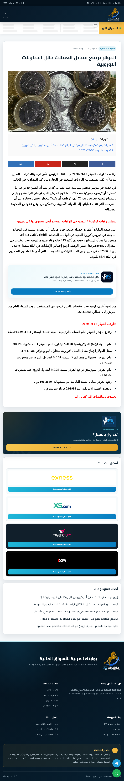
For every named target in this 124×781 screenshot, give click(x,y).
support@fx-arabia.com (47, 724)
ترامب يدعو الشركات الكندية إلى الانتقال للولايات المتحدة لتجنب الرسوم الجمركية (76, 604)
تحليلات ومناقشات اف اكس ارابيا (95, 396)
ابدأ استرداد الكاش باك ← (62, 291)
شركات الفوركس (50, 705)
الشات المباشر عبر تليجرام (47, 729)
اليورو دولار (43, 350)
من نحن (116, 729)
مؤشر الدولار (95, 332)
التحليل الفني (52, 690)
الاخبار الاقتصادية (107, 48)
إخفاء (94, 139)
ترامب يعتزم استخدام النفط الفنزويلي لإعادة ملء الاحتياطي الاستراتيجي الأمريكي (75, 611)
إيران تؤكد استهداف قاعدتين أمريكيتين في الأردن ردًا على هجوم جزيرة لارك (79, 597)
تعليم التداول (52, 700)
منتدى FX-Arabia (112, 724)
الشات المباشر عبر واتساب (47, 734)
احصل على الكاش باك (62, 447)
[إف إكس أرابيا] (113, 14)
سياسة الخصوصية (111, 734)
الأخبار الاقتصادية (50, 695)
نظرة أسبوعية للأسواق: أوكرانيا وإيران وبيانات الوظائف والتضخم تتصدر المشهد (77, 625)
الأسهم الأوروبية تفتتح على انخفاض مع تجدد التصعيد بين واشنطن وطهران (79, 618)
